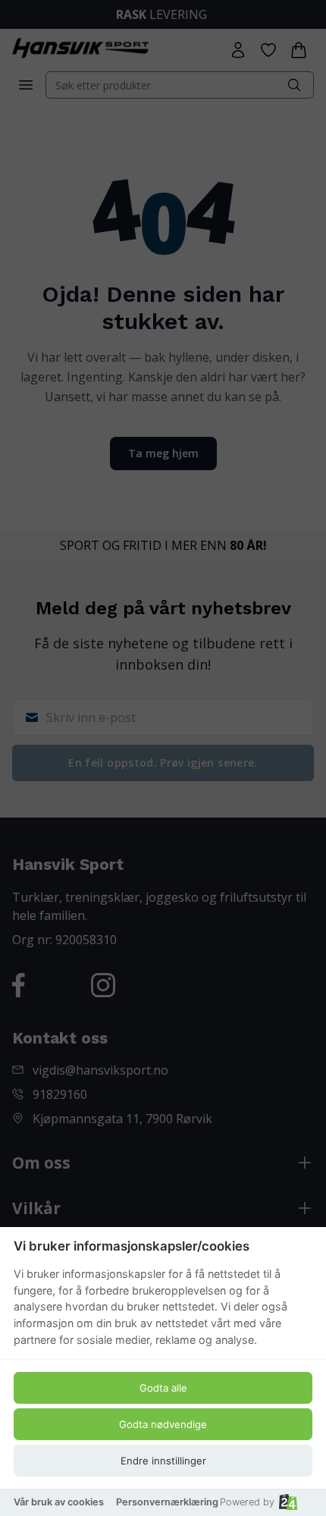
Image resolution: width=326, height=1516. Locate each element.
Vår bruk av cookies (59, 1502)
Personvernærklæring (167, 1502)
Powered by (247, 1502)
